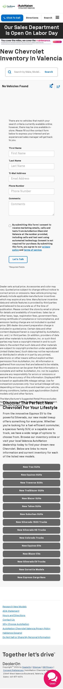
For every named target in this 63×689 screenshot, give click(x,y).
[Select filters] (51, 86)
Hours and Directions (14, 615)
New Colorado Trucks (31, 538)
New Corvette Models (31, 570)
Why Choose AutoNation (16, 624)
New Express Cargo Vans (32, 577)
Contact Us (9, 620)
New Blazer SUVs (31, 498)
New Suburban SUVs (31, 514)
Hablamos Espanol (12, 633)
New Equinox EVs (31, 546)
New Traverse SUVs (31, 483)
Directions (32, 18)
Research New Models (15, 607)
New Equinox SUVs (31, 475)
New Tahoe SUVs (31, 506)
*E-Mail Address (17, 173)
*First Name (15, 148)
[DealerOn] (11, 664)
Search (49, 72)
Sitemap (37, 667)
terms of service (32, 250)
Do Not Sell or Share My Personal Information (26, 637)
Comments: (15, 199)
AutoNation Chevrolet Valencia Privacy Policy (26, 629)
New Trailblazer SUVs (31, 491)
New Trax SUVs (31, 467)
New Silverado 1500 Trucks (31, 522)
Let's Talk (18, 259)
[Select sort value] (57, 87)
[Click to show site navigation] (57, 18)
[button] (12, 18)
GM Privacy (48, 667)
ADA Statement (11, 611)
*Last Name (15, 161)
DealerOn (26, 667)
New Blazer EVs (31, 554)
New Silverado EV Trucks (32, 562)
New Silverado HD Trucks (31, 530)
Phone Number (16, 186)
